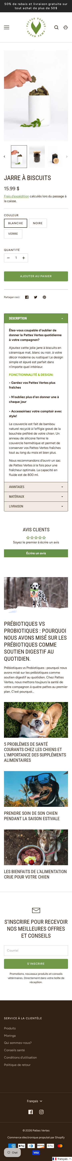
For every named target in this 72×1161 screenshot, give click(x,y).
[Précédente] (4, 156)
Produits (10, 1028)
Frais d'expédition (16, 196)
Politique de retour (17, 1065)
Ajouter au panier (36, 276)
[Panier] (65, 27)
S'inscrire (36, 963)
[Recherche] (56, 27)
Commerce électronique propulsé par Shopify (36, 1137)
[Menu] (6, 27)
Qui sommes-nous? (18, 1043)
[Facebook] (30, 1112)
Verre (13, 233)
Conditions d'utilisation (20, 1057)
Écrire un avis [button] (36, 553)
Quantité (12, 250)
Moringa (10, 1036)
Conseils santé (14, 1050)
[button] (36, 318)
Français (32, 1101)
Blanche (15, 223)
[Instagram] (41, 1112)
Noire (38, 223)
